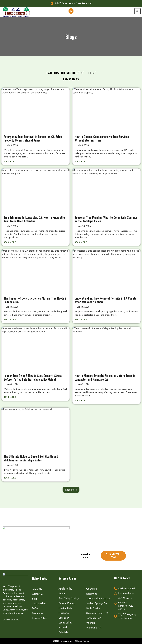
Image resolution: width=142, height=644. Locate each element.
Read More (10, 161)
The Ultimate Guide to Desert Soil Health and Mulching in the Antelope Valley (31, 458)
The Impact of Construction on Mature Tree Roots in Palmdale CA (35, 300)
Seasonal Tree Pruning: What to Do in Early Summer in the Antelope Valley (106, 219)
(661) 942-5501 (114, 555)
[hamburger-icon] (137, 11)
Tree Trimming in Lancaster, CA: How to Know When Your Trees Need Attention (35, 219)
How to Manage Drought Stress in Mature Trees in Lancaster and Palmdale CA (105, 377)
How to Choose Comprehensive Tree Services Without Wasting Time (102, 138)
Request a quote (85, 555)
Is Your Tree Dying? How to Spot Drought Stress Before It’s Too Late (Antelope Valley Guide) (33, 377)
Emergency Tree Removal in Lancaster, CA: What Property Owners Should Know (33, 138)
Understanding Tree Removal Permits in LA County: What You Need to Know (106, 300)
